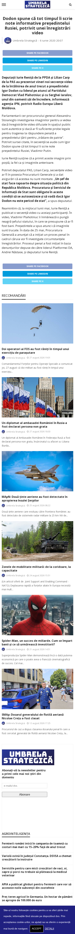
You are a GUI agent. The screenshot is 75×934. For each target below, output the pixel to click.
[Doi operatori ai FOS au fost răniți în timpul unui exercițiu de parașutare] (37, 323)
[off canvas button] (4, 4)
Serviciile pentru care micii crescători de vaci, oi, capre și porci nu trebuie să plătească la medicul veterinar (34, 872)
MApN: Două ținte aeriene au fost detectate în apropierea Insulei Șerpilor (35, 498)
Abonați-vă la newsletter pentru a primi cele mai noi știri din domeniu (24, 774)
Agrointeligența (16, 834)
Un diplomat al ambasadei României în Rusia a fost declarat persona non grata (34, 424)
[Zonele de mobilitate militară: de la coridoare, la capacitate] (37, 541)
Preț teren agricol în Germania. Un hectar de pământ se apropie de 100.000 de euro (37, 898)
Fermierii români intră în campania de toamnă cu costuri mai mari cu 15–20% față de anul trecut (35, 845)
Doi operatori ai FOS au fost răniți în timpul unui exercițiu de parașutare (35, 351)
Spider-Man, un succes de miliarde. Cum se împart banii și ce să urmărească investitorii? (37, 642)
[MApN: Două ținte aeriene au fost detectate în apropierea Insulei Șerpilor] (37, 471)
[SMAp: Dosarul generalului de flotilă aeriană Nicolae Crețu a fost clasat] (37, 689)
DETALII (49, 928)
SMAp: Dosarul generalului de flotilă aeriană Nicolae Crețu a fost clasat (33, 716)
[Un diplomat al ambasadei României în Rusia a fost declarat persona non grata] (37, 397)
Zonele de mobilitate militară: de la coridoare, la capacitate (36, 568)
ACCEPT (37, 928)
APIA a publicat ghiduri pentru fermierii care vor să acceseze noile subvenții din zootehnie (36, 886)
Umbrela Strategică (25, 40)
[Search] (70, 4)
